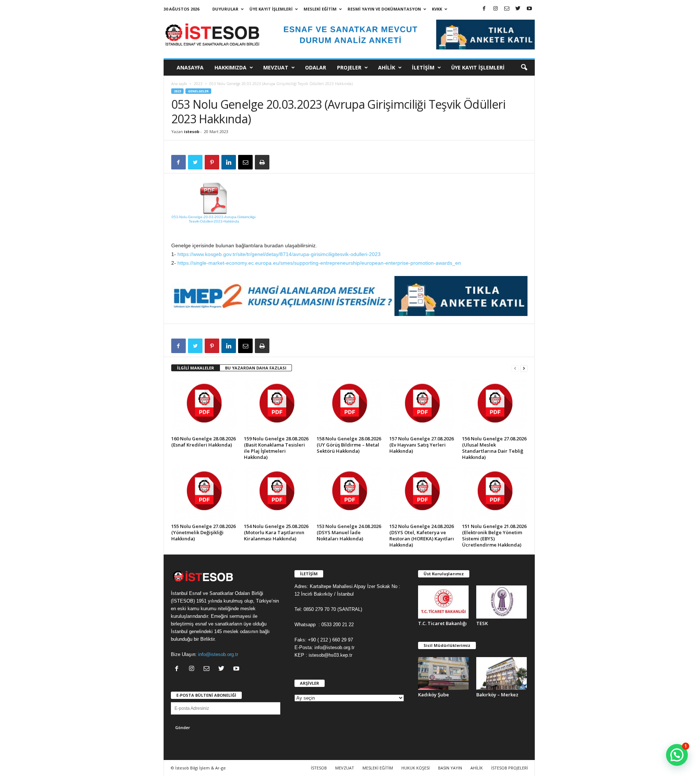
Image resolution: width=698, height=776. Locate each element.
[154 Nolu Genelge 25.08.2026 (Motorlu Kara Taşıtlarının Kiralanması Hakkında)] (276, 494)
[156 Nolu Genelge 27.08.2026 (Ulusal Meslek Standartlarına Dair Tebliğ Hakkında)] (494, 406)
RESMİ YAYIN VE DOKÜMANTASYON (384, 9)
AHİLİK (386, 67)
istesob (191, 131)
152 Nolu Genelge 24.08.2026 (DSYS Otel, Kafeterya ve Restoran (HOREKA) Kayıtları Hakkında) (421, 535)
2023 (198, 83)
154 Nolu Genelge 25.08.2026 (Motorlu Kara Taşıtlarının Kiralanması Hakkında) (276, 532)
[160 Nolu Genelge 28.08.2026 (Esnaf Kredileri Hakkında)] (204, 406)
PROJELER (349, 67)
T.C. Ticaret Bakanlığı (442, 623)
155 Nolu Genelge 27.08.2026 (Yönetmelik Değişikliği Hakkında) (203, 532)
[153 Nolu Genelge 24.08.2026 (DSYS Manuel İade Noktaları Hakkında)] (349, 494)
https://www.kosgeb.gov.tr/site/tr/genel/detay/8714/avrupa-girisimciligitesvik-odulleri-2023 (279, 254)
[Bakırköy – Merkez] (501, 673)
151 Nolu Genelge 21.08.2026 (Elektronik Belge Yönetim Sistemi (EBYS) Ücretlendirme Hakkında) (494, 535)
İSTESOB (319, 768)
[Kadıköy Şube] (443, 673)
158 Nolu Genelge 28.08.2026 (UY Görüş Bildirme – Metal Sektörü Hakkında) (349, 444)
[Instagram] (495, 9)
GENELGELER (198, 91)
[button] (524, 68)
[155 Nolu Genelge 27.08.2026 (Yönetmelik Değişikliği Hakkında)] (204, 494)
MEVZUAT (275, 67)
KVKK (437, 9)
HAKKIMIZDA (230, 67)
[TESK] (501, 602)
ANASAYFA (190, 67)
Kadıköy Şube (433, 694)
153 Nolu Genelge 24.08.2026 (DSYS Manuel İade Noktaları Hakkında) (349, 532)
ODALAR (315, 67)
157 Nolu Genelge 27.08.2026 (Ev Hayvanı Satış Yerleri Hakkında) (421, 444)
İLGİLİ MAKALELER (195, 368)
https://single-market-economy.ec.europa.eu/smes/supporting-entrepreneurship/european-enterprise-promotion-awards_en (319, 263)
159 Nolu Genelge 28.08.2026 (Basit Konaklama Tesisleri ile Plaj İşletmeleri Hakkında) (276, 447)
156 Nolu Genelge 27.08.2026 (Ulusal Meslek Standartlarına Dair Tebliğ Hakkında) (494, 447)
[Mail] (506, 9)
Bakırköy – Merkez (497, 694)
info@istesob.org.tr (218, 654)
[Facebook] (484, 9)
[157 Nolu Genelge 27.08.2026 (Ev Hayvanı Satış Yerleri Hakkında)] (422, 406)
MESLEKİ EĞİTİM (320, 9)
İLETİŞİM (423, 67)
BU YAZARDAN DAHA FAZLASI (255, 368)
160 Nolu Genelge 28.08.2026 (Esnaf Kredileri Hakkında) (203, 441)
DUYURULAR (225, 9)
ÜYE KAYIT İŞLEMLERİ (271, 9)
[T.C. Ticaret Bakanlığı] (443, 602)
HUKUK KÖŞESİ (415, 768)
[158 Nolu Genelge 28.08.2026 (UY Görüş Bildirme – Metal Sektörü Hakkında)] (349, 406)
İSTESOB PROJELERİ (509, 768)
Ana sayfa (179, 83)
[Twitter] (518, 9)
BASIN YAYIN (450, 768)
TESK (482, 623)
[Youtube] (529, 9)
